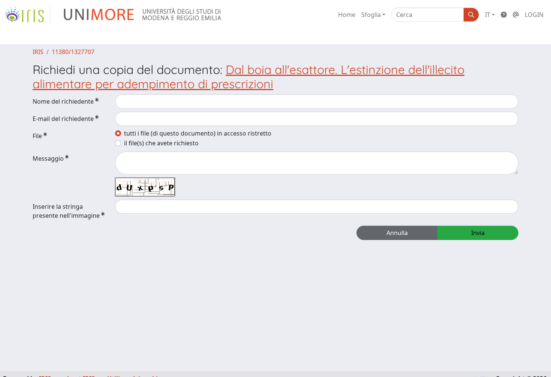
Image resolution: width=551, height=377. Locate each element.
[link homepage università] (143, 15)
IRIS (38, 52)
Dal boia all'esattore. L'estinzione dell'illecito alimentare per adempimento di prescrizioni (248, 76)
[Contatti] (516, 14)
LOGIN (534, 15)
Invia (478, 233)
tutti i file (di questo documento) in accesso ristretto (197, 133)
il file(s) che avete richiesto (161, 143)
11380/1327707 (73, 52)
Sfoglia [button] (371, 15)
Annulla (397, 233)
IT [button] (487, 15)
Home (346, 15)
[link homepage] (27, 15)
